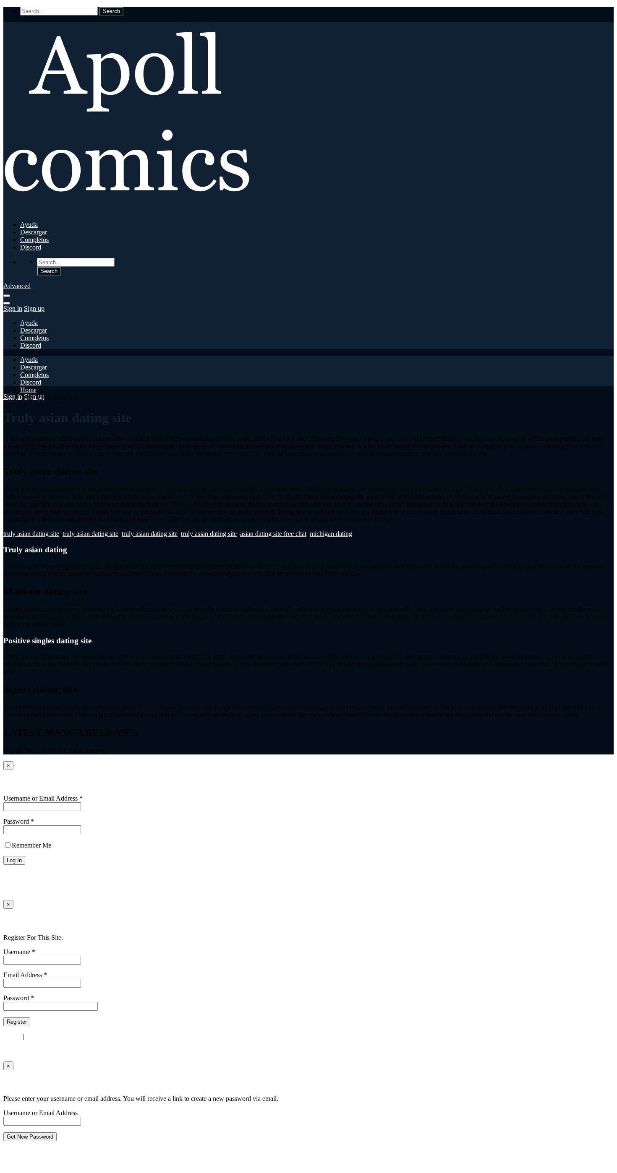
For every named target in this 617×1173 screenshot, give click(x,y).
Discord (30, 247)
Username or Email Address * (43, 798)
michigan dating (331, 533)
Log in (12, 1036)
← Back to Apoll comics (36, 889)
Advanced (17, 285)
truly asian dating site (31, 533)
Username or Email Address (40, 1112)
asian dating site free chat (273, 533)
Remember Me (31, 845)
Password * (18, 821)
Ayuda (29, 224)
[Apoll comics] (129, 210)
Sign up (34, 308)
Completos (34, 239)
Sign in (12, 308)
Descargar (33, 232)
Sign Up (17, 921)
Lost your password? (31, 875)
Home (28, 389)
